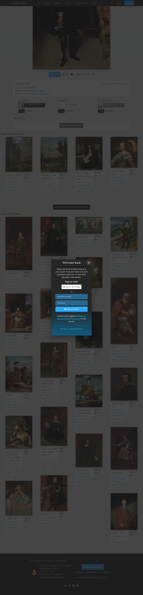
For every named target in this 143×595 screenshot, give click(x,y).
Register (63, 328)
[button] (72, 287)
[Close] (88, 262)
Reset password (76, 328)
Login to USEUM (72, 309)
